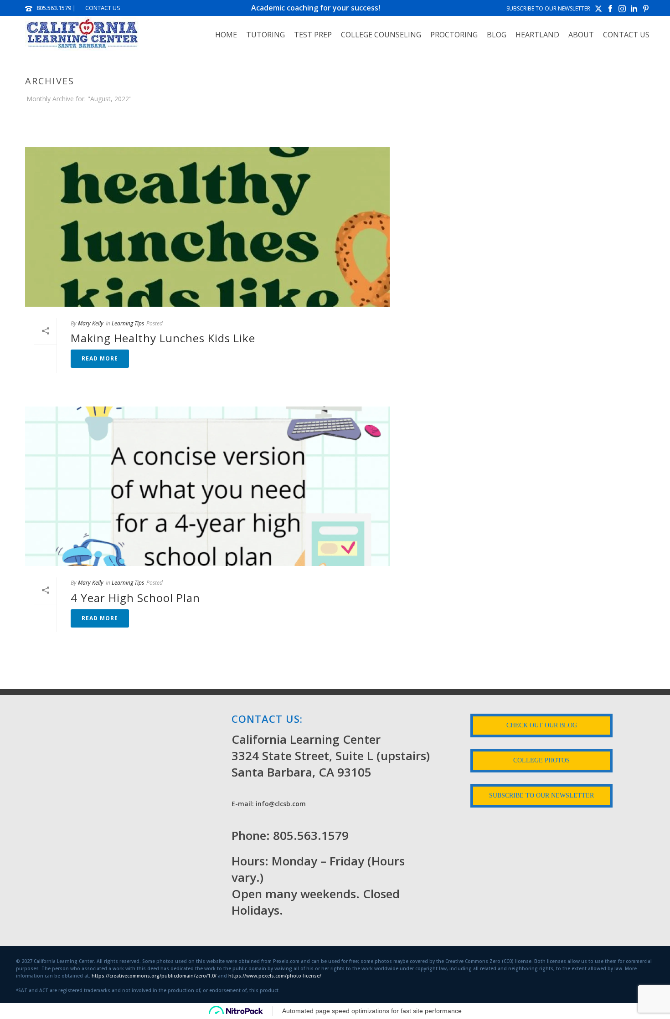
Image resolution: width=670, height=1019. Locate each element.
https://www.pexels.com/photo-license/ (274, 976)
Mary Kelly (90, 323)
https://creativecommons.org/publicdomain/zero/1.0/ (154, 976)
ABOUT (581, 35)
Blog (496, 35)
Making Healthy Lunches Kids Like (163, 337)
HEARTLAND (537, 35)
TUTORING (265, 35)
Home (226, 35)
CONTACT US (102, 8)
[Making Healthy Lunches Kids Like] (207, 227)
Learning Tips (128, 323)
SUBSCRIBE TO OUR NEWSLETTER (548, 8)
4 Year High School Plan (135, 597)
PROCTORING (454, 35)
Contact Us (626, 35)
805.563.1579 (53, 8)
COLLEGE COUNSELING (381, 35)
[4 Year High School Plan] (207, 486)
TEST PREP (313, 35)
